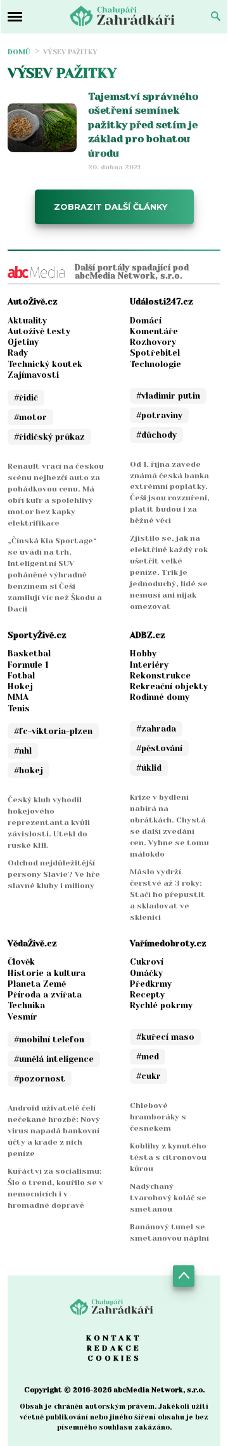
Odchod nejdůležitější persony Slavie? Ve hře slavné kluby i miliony (54, 874)
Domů (19, 52)
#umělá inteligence (54, 1059)
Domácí (146, 320)
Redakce (114, 1348)
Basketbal (29, 653)
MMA (18, 697)
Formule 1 (28, 665)
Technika (26, 1005)
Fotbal (21, 675)
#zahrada (156, 728)
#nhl (23, 751)
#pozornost (39, 1078)
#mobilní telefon (49, 1039)
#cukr (148, 1076)
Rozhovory (153, 342)
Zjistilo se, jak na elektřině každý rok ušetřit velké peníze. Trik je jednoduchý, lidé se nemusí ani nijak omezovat (169, 572)
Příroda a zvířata (45, 994)
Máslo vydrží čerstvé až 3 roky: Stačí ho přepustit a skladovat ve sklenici (167, 894)
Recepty (147, 994)
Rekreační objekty (169, 686)
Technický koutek (45, 364)
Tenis (19, 708)
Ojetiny (23, 342)
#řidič (26, 397)
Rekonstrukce (160, 675)
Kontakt (114, 1338)
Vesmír (22, 1016)
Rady (18, 353)
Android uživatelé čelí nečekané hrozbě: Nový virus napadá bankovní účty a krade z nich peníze (54, 1131)
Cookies (114, 1358)
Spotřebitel (155, 353)
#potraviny (159, 415)
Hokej (20, 686)
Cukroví (146, 962)
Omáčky (146, 973)
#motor (30, 417)
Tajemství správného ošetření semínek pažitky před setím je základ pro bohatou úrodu (143, 124)
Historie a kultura (47, 973)
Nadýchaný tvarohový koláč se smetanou (168, 1198)
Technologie (155, 364)
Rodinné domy (159, 697)
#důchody (156, 435)
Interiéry (149, 665)
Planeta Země (37, 984)
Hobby (143, 653)
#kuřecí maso (165, 1037)
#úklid (149, 768)
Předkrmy (151, 984)
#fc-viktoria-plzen (53, 731)
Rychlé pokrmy (161, 1005)
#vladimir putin (168, 396)
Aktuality (27, 320)
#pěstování (159, 748)
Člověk (21, 962)
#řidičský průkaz (49, 437)
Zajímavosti (33, 375)
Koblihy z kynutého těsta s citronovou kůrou (168, 1157)
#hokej (28, 770)
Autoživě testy (39, 331)
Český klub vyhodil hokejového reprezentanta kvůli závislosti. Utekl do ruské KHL (49, 822)
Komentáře (154, 331)
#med (147, 1056)
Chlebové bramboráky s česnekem (158, 1117)
